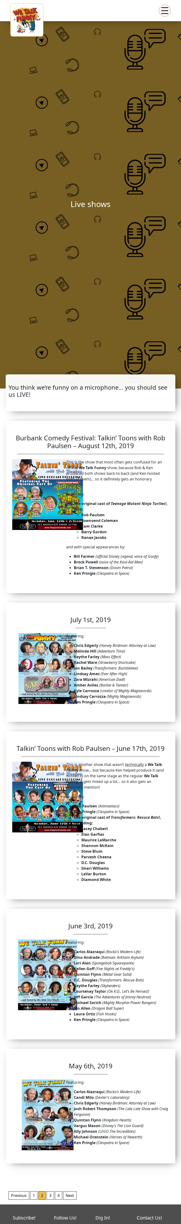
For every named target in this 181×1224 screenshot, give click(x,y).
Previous (19, 1195)
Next (70, 1195)
